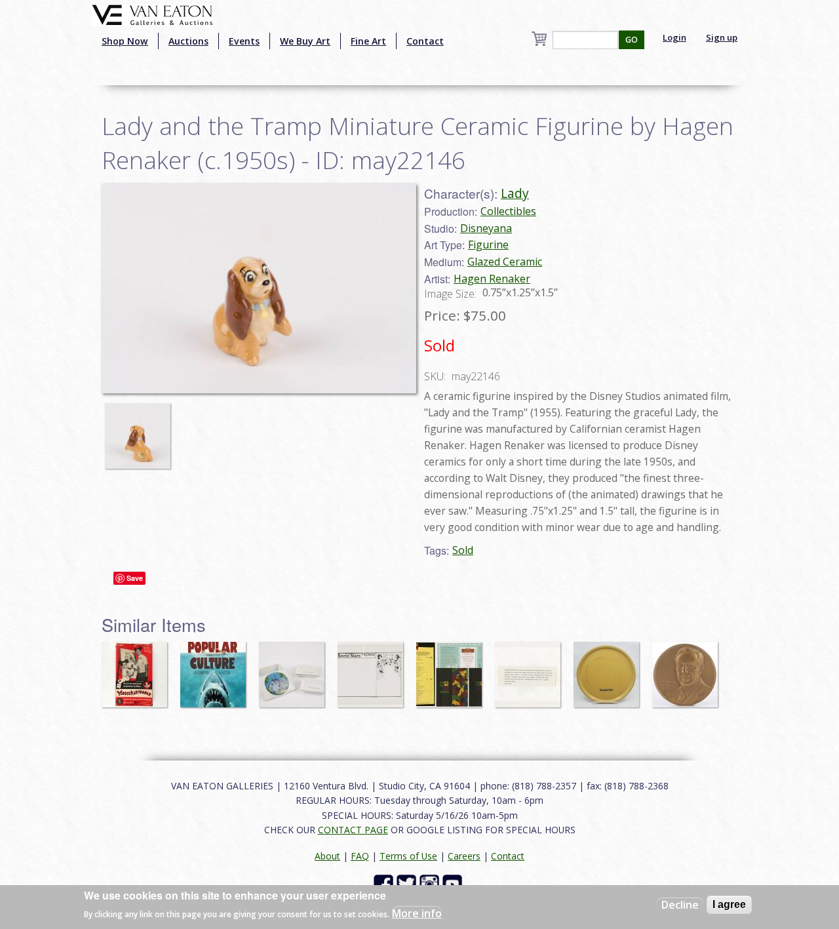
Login (674, 37)
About (327, 856)
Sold (462, 550)
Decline (680, 905)
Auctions (188, 41)
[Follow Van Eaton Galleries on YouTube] (453, 883)
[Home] (152, 14)
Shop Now (125, 41)
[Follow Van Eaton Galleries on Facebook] (385, 883)
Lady (515, 193)
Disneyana (486, 228)
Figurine (488, 244)
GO (631, 39)
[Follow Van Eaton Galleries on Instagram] (431, 883)
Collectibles (508, 211)
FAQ (360, 856)
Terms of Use (408, 856)
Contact (425, 41)
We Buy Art (305, 41)
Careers (464, 856)
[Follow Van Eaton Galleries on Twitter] (408, 883)
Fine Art (368, 41)
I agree (729, 904)
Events (244, 41)
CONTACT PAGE (353, 829)
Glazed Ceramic (504, 261)
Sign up (721, 37)
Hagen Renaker (492, 278)
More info (417, 913)
